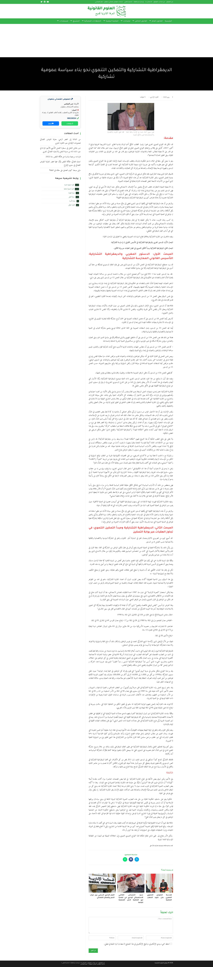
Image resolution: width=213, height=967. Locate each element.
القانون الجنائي (72, 205)
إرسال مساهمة (139, 2)
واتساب (69, 123)
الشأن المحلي (152, 846)
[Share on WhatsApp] (125, 859)
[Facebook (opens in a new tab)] (44, 2)
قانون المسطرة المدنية (69, 185)
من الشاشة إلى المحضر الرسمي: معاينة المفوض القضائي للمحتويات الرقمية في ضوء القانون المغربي (60, 141)
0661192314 (71, 118)
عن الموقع (170, 2)
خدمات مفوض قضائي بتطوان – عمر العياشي (109, 2)
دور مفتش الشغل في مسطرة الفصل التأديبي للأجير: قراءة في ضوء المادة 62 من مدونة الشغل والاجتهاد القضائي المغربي (60, 149)
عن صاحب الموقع (159, 2)
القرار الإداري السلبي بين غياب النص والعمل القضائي (102, 896)
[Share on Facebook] (131, 859)
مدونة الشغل (72, 197)
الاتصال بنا (148, 2)
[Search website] (54, 21)
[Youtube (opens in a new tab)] (47, 2)
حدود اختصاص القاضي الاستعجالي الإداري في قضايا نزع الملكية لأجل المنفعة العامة (131, 898)
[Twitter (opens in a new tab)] (41, 2)
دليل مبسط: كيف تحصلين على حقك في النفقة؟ (65, 170)
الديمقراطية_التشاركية (159, 846)
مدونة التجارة (72, 193)
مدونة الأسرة (72, 201)
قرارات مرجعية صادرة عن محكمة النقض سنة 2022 (63, 156)
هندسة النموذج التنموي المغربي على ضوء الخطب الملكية (159, 897)
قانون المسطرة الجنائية (69, 189)
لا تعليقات (142, 97)
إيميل (50, 123)
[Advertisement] (146, 40)
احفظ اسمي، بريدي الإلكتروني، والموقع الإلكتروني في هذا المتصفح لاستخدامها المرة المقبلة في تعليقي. (137, 944)
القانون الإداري (154, 97)
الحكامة (165, 846)
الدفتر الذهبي (128, 2)
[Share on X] (137, 859)
